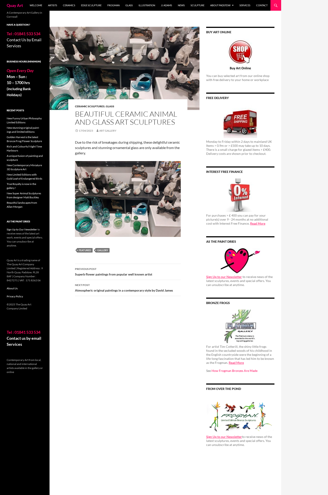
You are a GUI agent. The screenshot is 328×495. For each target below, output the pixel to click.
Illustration (147, 5)
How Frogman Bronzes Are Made (234, 371)
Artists (52, 5)
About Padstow (220, 5)
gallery (102, 250)
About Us (12, 288)
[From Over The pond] (240, 414)
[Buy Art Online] (240, 55)
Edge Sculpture (91, 5)
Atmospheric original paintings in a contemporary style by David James (124, 287)
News (181, 5)
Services (244, 5)
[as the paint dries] (240, 260)
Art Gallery (107, 130)
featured (85, 250)
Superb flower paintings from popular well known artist (113, 271)
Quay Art (15, 5)
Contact (262, 5)
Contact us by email (24, 338)
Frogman (113, 5)
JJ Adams (166, 5)
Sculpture (197, 5)
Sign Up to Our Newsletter (22, 229)
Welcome (36, 5)
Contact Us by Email (24, 39)
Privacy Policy (15, 296)
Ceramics (69, 5)
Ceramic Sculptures (90, 106)
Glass (129, 5)
